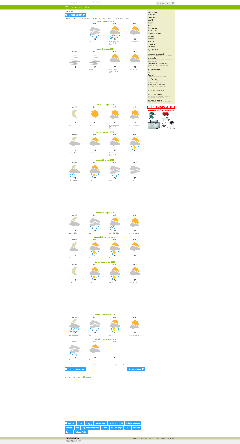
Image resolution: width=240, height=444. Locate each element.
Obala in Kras (153, 31)
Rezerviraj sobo (135, 369)
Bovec (80, 423)
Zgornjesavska (153, 49)
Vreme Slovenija (72, 438)
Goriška (151, 20)
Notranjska (152, 28)
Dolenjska (152, 15)
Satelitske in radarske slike (158, 64)
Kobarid (69, 427)
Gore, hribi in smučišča (157, 85)
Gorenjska (152, 17)
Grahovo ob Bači (116, 423)
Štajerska (151, 47)
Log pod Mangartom (76, 14)
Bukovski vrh (101, 423)
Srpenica (136, 427)
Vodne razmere (154, 69)
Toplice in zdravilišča (156, 90)
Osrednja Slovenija (155, 33)
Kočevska (151, 23)
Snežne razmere (154, 79)
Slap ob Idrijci (116, 427)
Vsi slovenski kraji (155, 94)
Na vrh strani (171, 438)
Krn (77, 427)
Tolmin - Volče (81, 431)
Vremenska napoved (156, 54)
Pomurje (151, 36)
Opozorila (152, 58)
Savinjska (151, 44)
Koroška (151, 25)
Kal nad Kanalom (133, 423)
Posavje (151, 39)
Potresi (151, 75)
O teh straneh (134, 438)
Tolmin (69, 431)
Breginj (89, 423)
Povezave (163, 438)
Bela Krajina (152, 12)
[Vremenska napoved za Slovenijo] (66, 8)
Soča (127, 427)
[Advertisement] (105, 88)
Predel (105, 427)
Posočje (71, 423)
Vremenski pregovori (156, 100)
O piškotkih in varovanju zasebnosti (149, 438)
